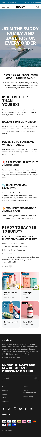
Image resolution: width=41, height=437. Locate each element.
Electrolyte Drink (11, 322)
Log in (28, 49)
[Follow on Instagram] (14, 408)
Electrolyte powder (27, 293)
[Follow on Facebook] (3, 408)
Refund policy (28, 396)
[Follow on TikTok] (25, 408)
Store (4, 398)
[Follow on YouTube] (20, 408)
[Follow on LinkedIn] (31, 408)
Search (25, 386)
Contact (5, 402)
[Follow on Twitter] (9, 408)
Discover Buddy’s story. (22, 354)
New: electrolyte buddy (32, 2)
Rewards (5, 390)
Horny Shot (27, 322)
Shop (4, 386)
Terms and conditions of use (29, 391)
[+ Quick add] (17, 287)
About (4, 394)
